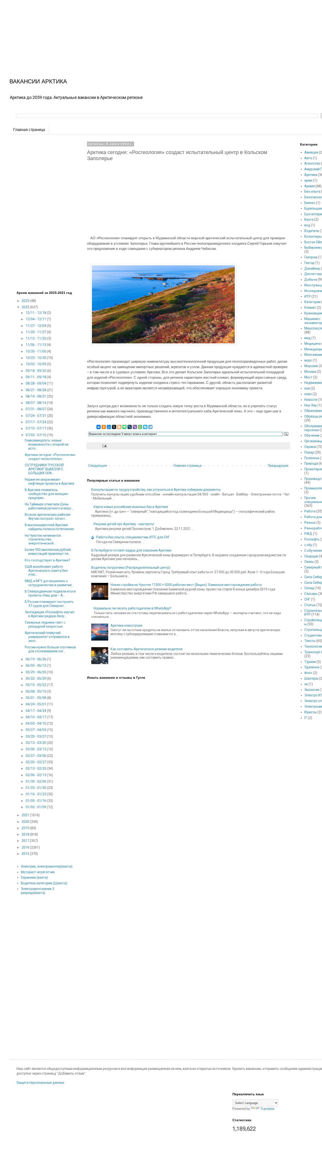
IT (305, 718)
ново (308, 394)
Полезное (311, 458)
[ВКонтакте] (98, 427)
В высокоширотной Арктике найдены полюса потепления (49, 527)
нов (307, 388)
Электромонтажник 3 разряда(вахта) (37, 891)
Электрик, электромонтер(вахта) (46, 866)
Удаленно (312, 667)
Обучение (312, 435)
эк (306, 684)
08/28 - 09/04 (36, 383)
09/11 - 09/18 (36, 377)
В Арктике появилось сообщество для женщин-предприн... (47, 494)
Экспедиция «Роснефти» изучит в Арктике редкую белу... (50, 614)
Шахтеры (311, 678)
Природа (311, 463)
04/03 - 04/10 (36, 723)
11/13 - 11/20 (36, 338)
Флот (308, 673)
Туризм (310, 662)
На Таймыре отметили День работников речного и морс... (49, 506)
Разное (310, 522)
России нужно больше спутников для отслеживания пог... (50, 649)
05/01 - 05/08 (36, 698)
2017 (26, 841)
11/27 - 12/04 (36, 326)
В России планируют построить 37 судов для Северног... (49, 604)
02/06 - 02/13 (36, 775)
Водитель (311, 231)
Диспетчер (313, 274)
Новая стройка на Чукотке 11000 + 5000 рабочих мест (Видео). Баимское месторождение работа (186, 585)
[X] (114, 427)
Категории (312, 302)
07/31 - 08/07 (36, 409)
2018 (26, 834)
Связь (309, 562)
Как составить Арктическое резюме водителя (146, 649)
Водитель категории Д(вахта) (44, 883)
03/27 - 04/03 (36, 730)
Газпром (310, 257)
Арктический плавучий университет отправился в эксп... (47, 637)
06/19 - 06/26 (36, 659)
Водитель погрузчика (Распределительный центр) (130, 567)
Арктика (310, 175)
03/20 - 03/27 (36, 736)
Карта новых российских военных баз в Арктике (131, 507)
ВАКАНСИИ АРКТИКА (38, 81)
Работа (310, 511)
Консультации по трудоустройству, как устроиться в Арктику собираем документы (156, 489)
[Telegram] (150, 427)
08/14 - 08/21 (36, 396)
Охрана (310, 447)
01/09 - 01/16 (36, 801)
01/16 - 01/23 (36, 794)
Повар (309, 452)
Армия (309, 186)
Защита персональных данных (40, 1082)
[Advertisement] (141, 33)
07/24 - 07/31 (36, 416)
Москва (310, 371)
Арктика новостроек (126, 625)
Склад (309, 588)
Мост (308, 377)
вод (307, 225)
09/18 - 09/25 (36, 371)
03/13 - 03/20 (36, 743)
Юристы (310, 712)
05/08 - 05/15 (36, 691)
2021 (26, 815)
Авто (308, 158)
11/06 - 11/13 (36, 345)
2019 (26, 828)
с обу (308, 545)
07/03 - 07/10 (36, 435)
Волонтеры (313, 236)
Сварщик (311, 556)
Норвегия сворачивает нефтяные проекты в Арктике (49, 481)
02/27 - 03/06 (36, 756)
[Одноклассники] (104, 427)
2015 (26, 854)
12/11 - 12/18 (36, 313)
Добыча (310, 279)
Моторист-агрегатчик (38, 872)
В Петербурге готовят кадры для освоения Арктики (131, 550)
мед (307, 338)
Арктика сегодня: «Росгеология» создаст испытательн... (50, 457)
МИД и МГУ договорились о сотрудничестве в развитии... (49, 583)
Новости (310, 400)
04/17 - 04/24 (36, 711)
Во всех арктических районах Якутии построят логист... (47, 516)
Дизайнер (312, 268)
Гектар (309, 263)
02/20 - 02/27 (36, 762)
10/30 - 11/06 (36, 351)
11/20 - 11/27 (36, 332)
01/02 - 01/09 (36, 807)
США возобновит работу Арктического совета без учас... (46, 570)
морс (308, 360)
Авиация (311, 152)
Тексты (309, 641)
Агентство (312, 163)
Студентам (313, 635)
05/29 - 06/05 (36, 672)
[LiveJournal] (130, 427)
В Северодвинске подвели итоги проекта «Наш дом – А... (50, 593)
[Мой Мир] (109, 427)
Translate (267, 1109)
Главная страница (29, 130)
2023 (26, 301)
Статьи (309, 605)
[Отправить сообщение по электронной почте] (104, 445)
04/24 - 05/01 (36, 704)
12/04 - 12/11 (36, 319)
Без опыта (312, 191)
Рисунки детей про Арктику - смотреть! (124, 524)
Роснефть (312, 539)
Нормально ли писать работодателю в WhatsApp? (132, 608)
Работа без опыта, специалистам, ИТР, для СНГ (133, 537)
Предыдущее (278, 465)
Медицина (312, 343)
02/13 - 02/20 (36, 768)
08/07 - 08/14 (36, 403)
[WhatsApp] (140, 427)
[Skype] (145, 427)
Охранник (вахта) (34, 877)
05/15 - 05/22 (36, 685)
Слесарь (311, 594)
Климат (310, 307)
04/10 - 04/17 (36, 717)
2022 (26, 307)
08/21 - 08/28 (36, 390)
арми (308, 180)
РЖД (308, 534)
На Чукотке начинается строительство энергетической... (43, 539)
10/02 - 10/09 (36, 364)
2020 (26, 822)
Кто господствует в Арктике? (47, 560)
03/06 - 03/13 (36, 749)
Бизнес (309, 203)
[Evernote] (124, 427)
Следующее (97, 465)
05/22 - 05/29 (36, 678)
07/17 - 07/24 (36, 422)
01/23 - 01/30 (36, 788)
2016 (26, 847)
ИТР (307, 296)
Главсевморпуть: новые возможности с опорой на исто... (46, 444)
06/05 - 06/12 (36, 665)
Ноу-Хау (310, 405)
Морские (311, 366)
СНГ (307, 599)
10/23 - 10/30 (36, 358)
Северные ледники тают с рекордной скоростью (45, 624)
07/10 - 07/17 (36, 428)
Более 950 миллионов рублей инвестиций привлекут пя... (48, 552)
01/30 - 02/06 (36, 781)
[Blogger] (119, 427)
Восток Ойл (313, 242)
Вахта (309, 219)
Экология (311, 690)
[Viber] (135, 427)
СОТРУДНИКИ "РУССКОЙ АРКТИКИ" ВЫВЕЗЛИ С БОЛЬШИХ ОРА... (44, 469)
